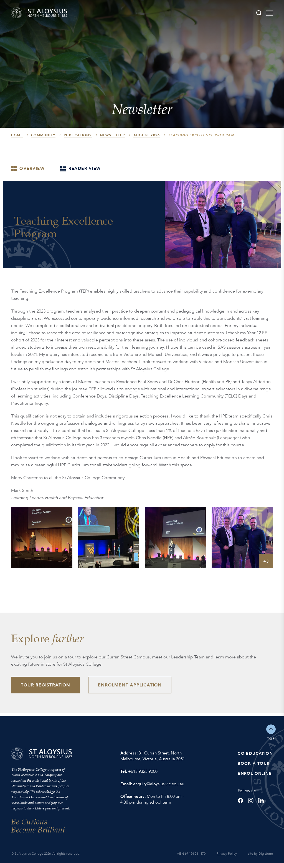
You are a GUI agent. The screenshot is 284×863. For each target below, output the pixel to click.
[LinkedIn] (261, 800)
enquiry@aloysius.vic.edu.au (158, 784)
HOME (17, 135)
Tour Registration (45, 685)
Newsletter (112, 135)
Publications (78, 135)
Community (43, 135)
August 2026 (146, 135)
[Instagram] (250, 800)
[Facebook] (240, 800)
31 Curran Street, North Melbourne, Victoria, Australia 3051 (152, 756)
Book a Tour (254, 763)
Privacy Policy (227, 853)
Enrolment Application (130, 685)
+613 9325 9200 (143, 771)
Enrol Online (255, 773)
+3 (266, 561)
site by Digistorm (260, 853)
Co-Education (255, 753)
